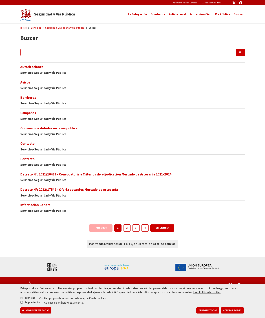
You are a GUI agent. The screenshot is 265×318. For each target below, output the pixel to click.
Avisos (25, 82)
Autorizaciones (31, 66)
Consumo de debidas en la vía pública (49, 128)
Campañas (28, 113)
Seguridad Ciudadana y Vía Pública (65, 28)
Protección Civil (200, 14)
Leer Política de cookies (207, 292)
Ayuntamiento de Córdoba (185, 2)
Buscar (238, 14)
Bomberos (158, 14)
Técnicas (30, 298)
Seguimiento (32, 302)
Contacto (27, 143)
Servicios (36, 28)
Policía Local (177, 14)
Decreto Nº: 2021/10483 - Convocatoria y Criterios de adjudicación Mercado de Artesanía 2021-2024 (95, 174)
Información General (35, 205)
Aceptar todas (232, 310)
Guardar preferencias (35, 310)
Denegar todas (207, 310)
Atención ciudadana (212, 2)
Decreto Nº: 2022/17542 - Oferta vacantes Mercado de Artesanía (69, 189)
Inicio (23, 28)
